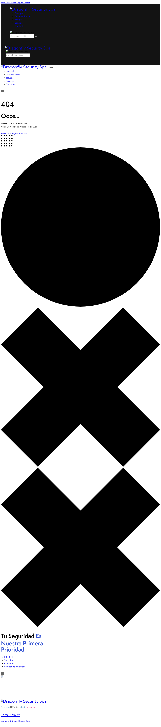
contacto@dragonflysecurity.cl (15, 721)
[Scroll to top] (2, 724)
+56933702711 (10, 715)
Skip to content (8, 2)
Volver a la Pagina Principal (14, 133)
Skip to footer (23, 2)
